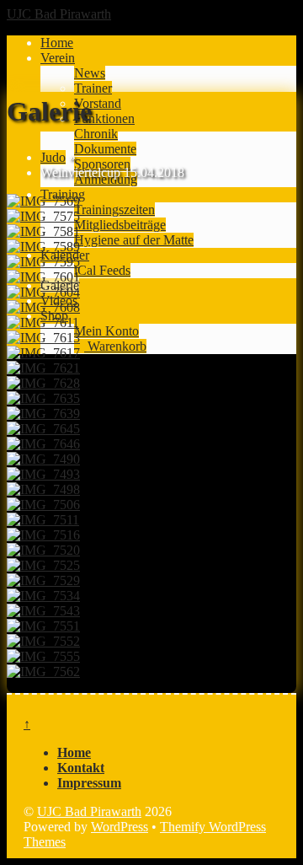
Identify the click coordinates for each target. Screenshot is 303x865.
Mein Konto (106, 331)
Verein (57, 58)
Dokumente (105, 149)
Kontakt (80, 767)
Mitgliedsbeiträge (120, 225)
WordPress (119, 826)
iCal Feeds (102, 270)
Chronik (96, 133)
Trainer (93, 88)
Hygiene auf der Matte (134, 240)
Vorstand (97, 103)
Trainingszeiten (114, 209)
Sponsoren (102, 164)
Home (56, 42)
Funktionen (104, 118)
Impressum (89, 783)
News (89, 73)
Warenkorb (115, 346)
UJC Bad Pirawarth (89, 811)
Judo (53, 157)
